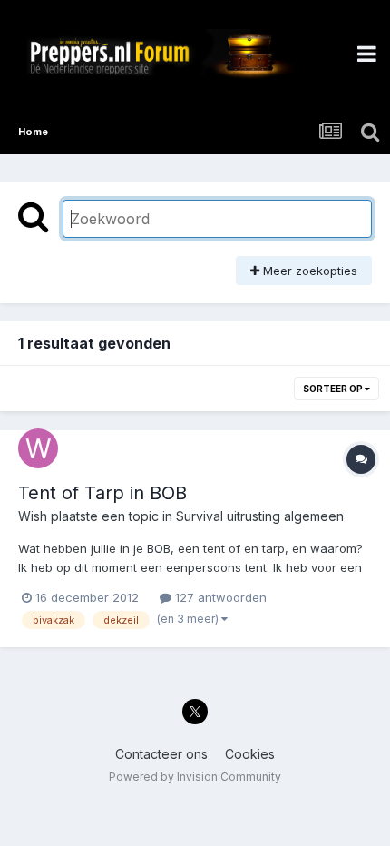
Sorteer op (334, 388)
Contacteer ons (161, 754)
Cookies (250, 754)
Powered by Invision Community (195, 776)
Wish (32, 516)
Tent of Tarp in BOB (102, 493)
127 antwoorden (219, 597)
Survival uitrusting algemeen (260, 516)
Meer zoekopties (308, 270)
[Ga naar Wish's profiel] (38, 448)
